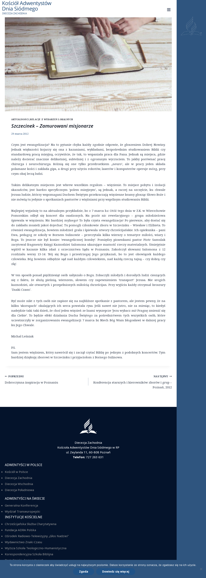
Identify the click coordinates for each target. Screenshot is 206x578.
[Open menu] (191, 289)
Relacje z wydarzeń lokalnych (51, 119)
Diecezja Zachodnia (18, 478)
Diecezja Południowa (19, 490)
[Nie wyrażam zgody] (201, 569)
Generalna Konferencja (21, 505)
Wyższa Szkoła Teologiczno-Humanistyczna (35, 548)
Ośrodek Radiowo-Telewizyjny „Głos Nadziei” (37, 536)
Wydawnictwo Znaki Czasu (23, 542)
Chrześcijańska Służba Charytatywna (30, 524)
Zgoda (83, 571)
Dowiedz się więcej (115, 571)
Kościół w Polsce (16, 472)
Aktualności (20, 119)
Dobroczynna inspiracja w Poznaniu (31, 380)
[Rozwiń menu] (169, 10)
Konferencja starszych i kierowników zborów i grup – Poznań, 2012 (132, 382)
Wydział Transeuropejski (22, 511)
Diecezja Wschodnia (19, 484)
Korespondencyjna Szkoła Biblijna (29, 554)
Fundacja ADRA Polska (20, 530)
